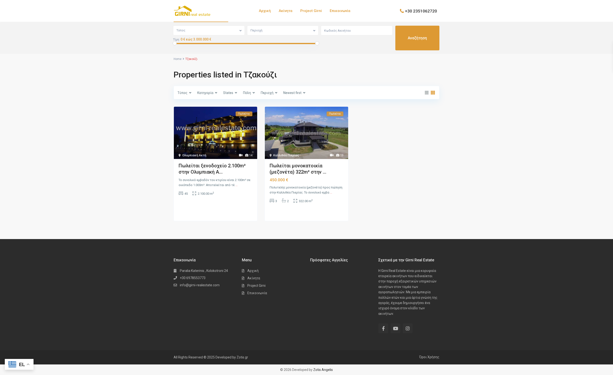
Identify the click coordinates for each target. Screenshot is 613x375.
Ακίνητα (285, 11)
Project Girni (311, 11)
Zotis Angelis (323, 370)
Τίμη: (176, 39)
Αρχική (265, 11)
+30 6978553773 (192, 278)
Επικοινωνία (340, 11)
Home (178, 59)
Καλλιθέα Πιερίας (286, 155)
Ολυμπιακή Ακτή (194, 155)
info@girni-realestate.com (200, 285)
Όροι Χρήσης (429, 357)
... (236, 185)
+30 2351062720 (421, 10)
